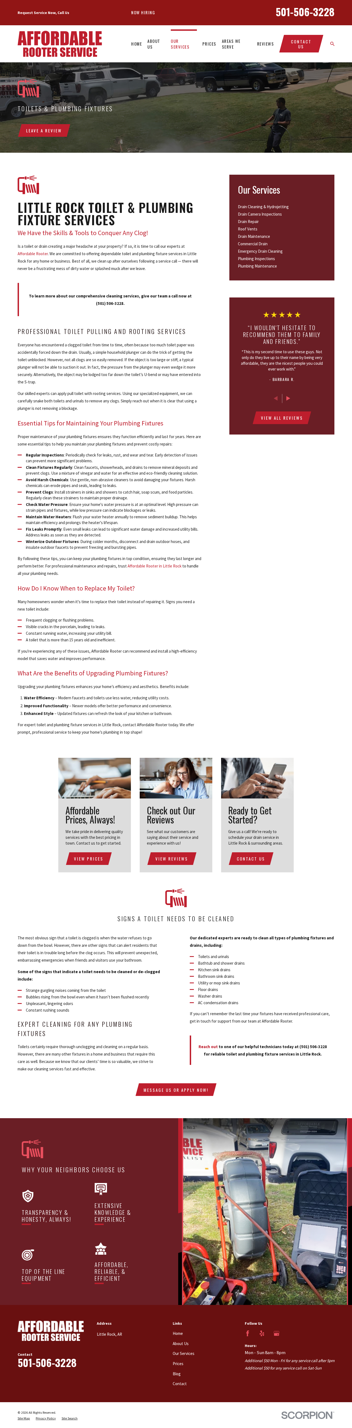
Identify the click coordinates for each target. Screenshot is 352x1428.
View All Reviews (282, 418)
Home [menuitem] (136, 44)
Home (178, 1333)
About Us (181, 1343)
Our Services (183, 1353)
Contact (180, 1383)
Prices (178, 1363)
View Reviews (171, 859)
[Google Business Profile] (276, 1333)
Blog (177, 1373)
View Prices (88, 859)
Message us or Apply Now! (176, 1090)
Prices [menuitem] (209, 44)
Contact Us (301, 43)
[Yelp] (262, 1333)
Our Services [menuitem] (180, 44)
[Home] (60, 44)
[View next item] (288, 398)
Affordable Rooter (33, 253)
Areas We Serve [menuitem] (231, 44)
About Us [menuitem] (153, 44)
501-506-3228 (305, 11)
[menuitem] (282, 206)
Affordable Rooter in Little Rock (155, 566)
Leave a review (44, 130)
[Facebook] (248, 1333)
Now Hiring (143, 12)
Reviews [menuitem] (265, 44)
